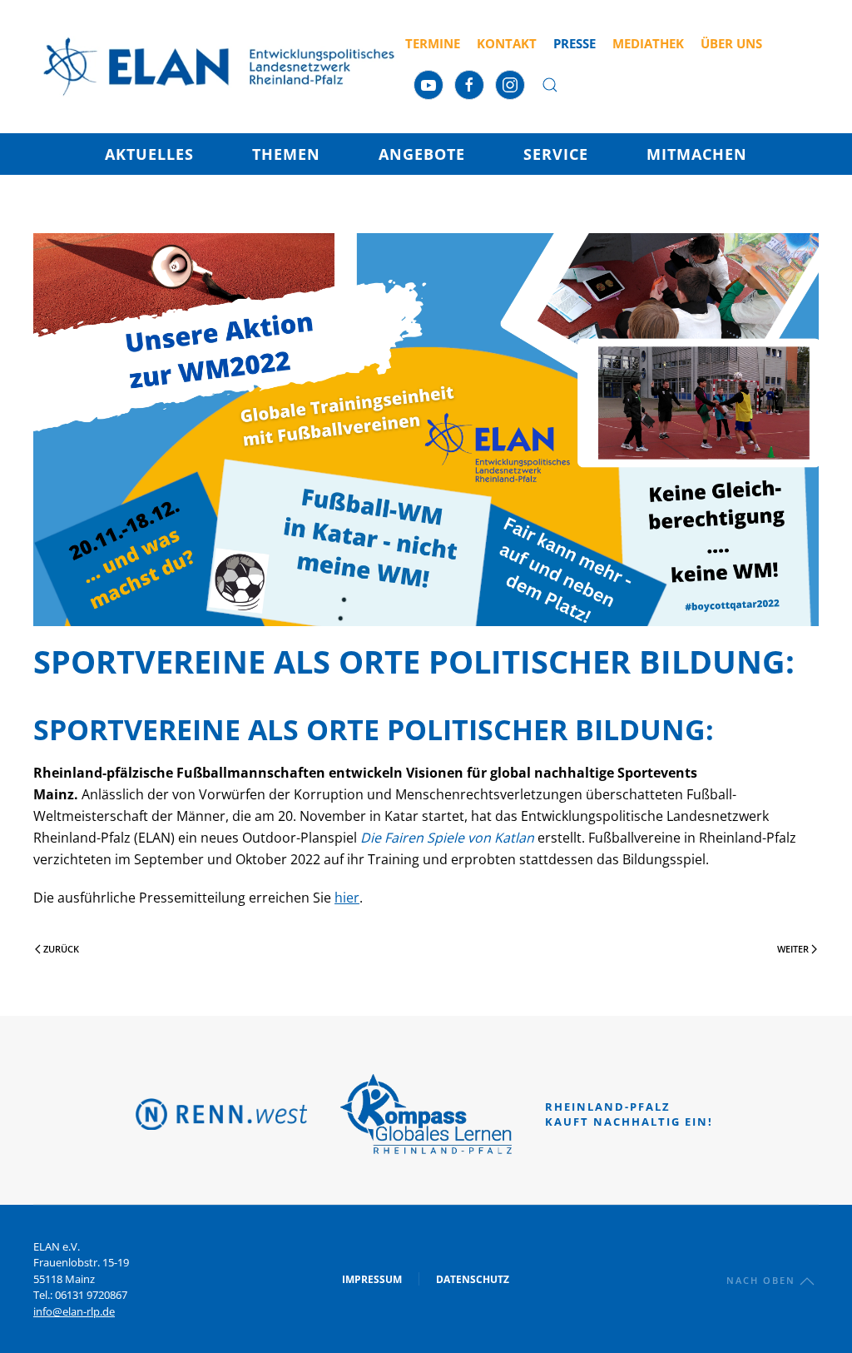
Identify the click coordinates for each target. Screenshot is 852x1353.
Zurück (61, 949)
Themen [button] (286, 154)
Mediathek (648, 43)
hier (346, 897)
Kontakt (507, 43)
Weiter (793, 949)
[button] (550, 85)
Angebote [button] (422, 154)
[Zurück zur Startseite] (219, 67)
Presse (574, 43)
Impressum (372, 1279)
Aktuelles (149, 154)
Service (555, 154)
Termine (432, 43)
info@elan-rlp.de (74, 1311)
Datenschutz (472, 1279)
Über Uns (731, 43)
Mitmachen (696, 154)
